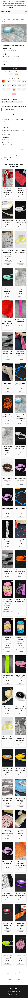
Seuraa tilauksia (19, 974)
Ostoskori (19, 979)
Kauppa (8, 19)
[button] (14, 8)
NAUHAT (3, 21)
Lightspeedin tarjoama (14, 994)
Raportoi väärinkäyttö (14, 991)
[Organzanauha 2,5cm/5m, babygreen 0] (14, 33)
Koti (2, 19)
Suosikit (8, 979)
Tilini (8, 974)
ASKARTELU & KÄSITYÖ (18, 19)
